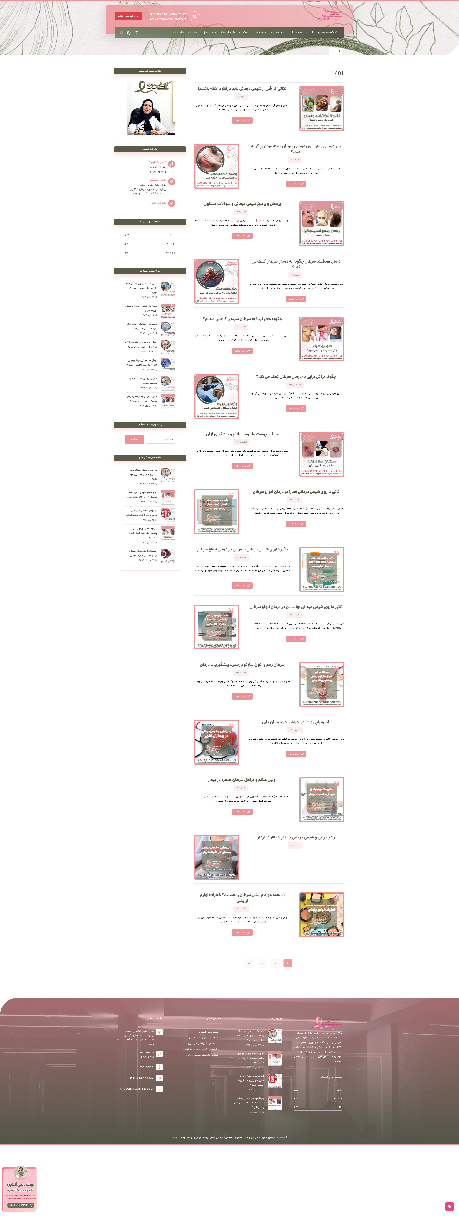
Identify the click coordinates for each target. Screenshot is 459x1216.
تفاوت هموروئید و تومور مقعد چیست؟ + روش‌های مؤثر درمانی (250, 1058)
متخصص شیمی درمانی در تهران (200, 1049)
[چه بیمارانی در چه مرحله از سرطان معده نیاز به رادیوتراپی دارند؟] (168, 401)
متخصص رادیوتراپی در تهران (203, 1043)
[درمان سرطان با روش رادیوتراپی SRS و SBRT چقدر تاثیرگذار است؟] (168, 365)
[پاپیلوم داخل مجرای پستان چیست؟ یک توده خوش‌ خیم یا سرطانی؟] (168, 533)
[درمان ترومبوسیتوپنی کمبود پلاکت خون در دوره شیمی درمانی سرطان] (168, 347)
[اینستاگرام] (136, 33)
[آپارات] (128, 33)
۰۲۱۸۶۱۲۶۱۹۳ (178, 14)
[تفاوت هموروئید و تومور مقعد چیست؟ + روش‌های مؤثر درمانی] (168, 497)
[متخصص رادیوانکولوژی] (330, 15)
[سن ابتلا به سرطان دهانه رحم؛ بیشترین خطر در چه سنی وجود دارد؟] (168, 475)
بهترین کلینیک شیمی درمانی (202, 1055)
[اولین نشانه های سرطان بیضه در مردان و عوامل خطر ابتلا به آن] (168, 556)
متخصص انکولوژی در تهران (203, 1037)
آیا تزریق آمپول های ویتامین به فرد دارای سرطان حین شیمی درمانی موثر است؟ (141, 288)
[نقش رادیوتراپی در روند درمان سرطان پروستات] (168, 383)
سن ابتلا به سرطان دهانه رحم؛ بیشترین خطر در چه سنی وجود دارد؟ (143, 474)
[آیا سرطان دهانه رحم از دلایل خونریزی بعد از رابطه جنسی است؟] (168, 515)
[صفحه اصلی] (339, 51)
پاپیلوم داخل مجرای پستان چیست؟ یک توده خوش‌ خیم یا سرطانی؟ (143, 533)
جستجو (135, 439)
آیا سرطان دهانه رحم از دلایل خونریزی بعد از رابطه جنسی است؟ (250, 1080)
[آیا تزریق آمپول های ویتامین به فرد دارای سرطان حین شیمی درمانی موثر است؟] (168, 289)
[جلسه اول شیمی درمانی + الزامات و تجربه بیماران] (168, 311)
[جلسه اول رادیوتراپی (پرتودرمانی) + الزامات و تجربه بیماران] (168, 329)
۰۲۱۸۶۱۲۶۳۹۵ (158, 14)
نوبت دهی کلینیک (208, 1032)
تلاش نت (176, 1137)
